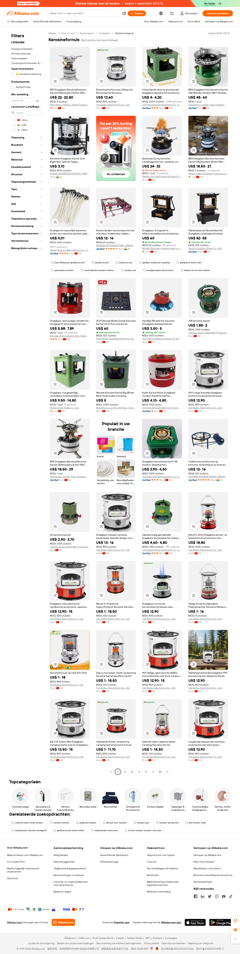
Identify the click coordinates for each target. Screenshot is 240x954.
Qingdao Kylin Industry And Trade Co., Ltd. (70, 335)
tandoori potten (61, 822)
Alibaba (52, 33)
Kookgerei (104, 33)
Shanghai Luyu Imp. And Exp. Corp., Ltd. (116, 407)
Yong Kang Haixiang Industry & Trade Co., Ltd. (162, 338)
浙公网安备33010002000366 (177, 948)
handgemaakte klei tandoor (160, 270)
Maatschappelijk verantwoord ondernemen (23, 870)
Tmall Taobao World (102, 938)
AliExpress (70, 938)
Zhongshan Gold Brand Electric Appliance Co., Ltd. (116, 338)
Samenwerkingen (202, 881)
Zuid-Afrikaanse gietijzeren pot (69, 262)
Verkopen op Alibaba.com (207, 855)
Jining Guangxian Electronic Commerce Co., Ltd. (162, 407)
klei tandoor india (197, 822)
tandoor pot (130, 270)
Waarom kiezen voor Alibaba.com (25, 855)
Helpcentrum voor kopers (161, 855)
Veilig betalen (61, 855)
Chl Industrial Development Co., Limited (162, 104)
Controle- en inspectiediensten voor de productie (71, 883)
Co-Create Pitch (16, 861)
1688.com (84, 938)
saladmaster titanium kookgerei (31, 830)
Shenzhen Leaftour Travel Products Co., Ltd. (70, 104)
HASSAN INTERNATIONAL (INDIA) (114, 245)
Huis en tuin (68, 33)
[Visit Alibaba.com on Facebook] (195, 896)
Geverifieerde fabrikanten (114, 855)
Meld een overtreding (158, 891)
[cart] (172, 13)
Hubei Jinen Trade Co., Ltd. (64, 407)
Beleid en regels (62, 891)
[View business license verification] (151, 948)
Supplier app (121, 922)
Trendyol (157, 938)
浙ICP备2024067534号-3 (209, 948)
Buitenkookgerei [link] (124, 33)
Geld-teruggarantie (64, 861)
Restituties (153, 875)
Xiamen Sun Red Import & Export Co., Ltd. (162, 176)
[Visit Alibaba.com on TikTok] (231, 896)
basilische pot (102, 262)
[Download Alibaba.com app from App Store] (195, 922)
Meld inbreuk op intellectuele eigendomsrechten (163, 883)
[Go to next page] (167, 772)
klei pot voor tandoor (116, 822)
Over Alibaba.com (17, 847)
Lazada (120, 938)
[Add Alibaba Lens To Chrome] (63, 922)
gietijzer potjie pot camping (156, 262)
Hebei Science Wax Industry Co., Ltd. (70, 250)
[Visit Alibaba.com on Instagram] (217, 896)
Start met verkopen (204, 861)
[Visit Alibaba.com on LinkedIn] (202, 896)
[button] (124, 13)
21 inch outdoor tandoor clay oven (145, 830)
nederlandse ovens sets (106, 830)
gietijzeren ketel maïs (190, 262)
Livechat (151, 861)
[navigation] (26, 403)
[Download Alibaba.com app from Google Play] (221, 922)
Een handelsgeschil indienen (162, 868)
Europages (171, 938)
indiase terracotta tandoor (197, 270)
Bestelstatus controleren (207, 868)
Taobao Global (134, 938)
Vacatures (12, 878)
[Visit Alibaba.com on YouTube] (224, 896)
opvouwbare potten (64, 270)
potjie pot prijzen (87, 822)
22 (160, 772)
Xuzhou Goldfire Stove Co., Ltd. (205, 248)
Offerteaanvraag (109, 861)
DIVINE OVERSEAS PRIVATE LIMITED (70, 173)
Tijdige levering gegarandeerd (70, 868)
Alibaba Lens (14, 922)
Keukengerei (87, 33)
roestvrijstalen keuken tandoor (99, 270)
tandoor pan (143, 822)
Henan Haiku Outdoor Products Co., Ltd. (208, 173)
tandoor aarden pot (169, 822)
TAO (147, 938)
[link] (235, 920)
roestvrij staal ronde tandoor (29, 822)
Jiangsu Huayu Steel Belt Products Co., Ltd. (208, 332)
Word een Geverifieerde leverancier (213, 875)
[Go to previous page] (111, 772)
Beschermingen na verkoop (69, 875)
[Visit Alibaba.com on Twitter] (209, 896)
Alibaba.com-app (171, 922)
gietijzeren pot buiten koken (70, 830)
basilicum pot (125, 262)
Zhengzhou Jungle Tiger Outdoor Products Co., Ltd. (208, 104)
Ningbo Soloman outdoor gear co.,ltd (162, 248)
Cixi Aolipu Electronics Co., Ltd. (113, 104)
